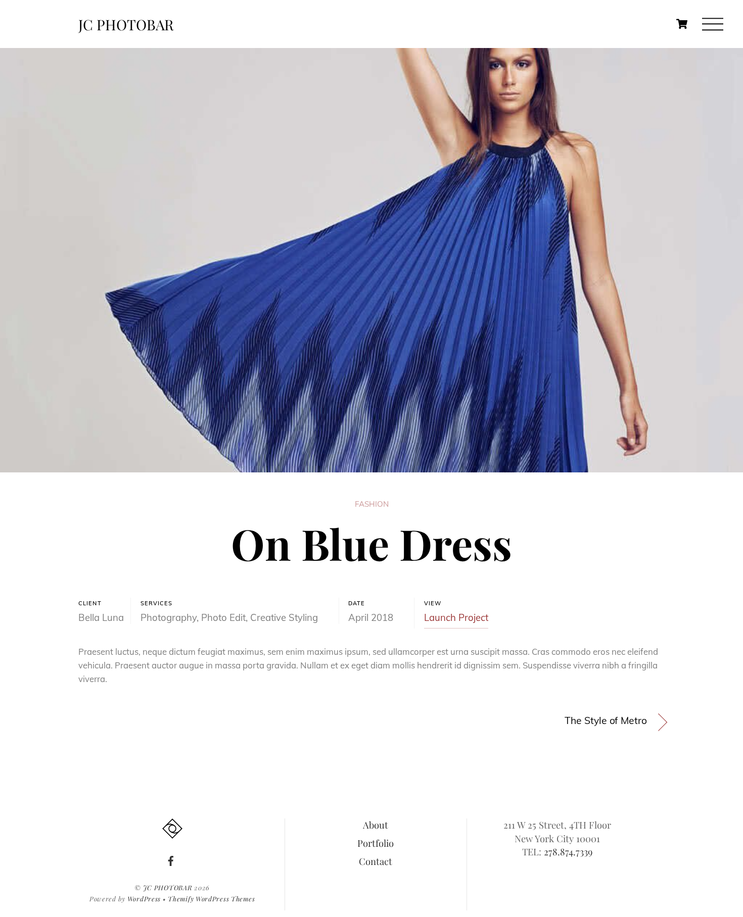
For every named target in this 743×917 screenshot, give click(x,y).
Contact (375, 861)
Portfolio (375, 843)
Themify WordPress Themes (211, 898)
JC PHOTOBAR (168, 887)
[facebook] (171, 858)
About (375, 824)
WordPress (144, 898)
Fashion (372, 504)
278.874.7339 (568, 851)
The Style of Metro (605, 720)
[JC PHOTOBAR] (172, 833)
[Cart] (682, 24)
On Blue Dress (371, 543)
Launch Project (456, 617)
